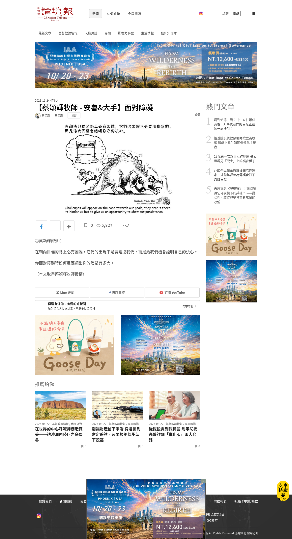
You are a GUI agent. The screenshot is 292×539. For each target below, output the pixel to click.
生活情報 (147, 33)
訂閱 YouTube (174, 292)
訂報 (225, 13)
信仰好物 (113, 13)
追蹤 (74, 115)
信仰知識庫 (169, 33)
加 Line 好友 (64, 292)
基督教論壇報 (67, 33)
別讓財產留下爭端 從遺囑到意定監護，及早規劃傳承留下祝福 (116, 434)
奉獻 (236, 13)
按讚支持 (118, 292)
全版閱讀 (134, 13)
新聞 (95, 13)
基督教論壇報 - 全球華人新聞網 (55, 13)
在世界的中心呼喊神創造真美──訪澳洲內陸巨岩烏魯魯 (59, 434)
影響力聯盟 (126, 33)
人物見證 (91, 33)
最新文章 (45, 33)
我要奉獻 (188, 306)
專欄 (107, 33)
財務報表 (220, 501)
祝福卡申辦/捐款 (246, 501)
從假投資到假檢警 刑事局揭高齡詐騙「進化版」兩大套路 (173, 434)
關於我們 (45, 501)
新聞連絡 (66, 501)
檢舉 (197, 114)
